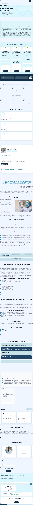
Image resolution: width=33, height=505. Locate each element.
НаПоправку (12, 169)
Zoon (15, 169)
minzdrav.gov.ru (5, 395)
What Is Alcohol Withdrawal (5, 329)
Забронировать (5, 70)
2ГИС (23, 169)
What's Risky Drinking (5, 330)
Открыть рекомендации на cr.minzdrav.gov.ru (10, 381)
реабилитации (24, 308)
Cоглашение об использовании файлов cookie (7, 478)
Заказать (30, 77)
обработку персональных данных (10, 468)
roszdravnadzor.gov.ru (6, 397)
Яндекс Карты (20, 169)
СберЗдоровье (7, 169)
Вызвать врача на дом (4, 164)
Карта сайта (2, 481)
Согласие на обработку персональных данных (7, 475)
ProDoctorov (2, 169)
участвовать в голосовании (14, 494)
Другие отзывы (30, 409)
